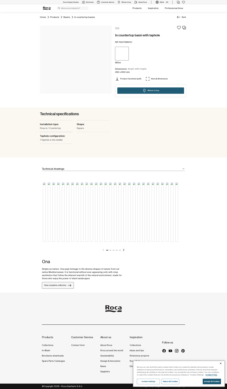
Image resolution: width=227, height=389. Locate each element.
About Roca (106, 345)
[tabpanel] (44, 214)
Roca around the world (111, 350)
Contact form (78, 345)
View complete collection (55, 285)
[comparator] (178, 2)
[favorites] (183, 2)
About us (105, 337)
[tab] (113, 169)
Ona (46, 261)
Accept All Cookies (212, 381)
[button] (59, 8)
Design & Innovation (110, 361)
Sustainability (107, 355)
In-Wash (46, 350)
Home (43, 17)
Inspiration (153, 8)
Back (184, 17)
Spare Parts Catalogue (53, 361)
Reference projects (139, 355)
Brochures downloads (53, 355)
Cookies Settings (148, 381)
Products (137, 8)
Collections (47, 345)
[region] (179, 374)
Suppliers (105, 371)
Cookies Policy (211, 375)
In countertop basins (84, 17)
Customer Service (82, 337)
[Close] (221, 363)
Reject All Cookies (170, 381)
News (103, 366)
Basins (66, 17)
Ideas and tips (137, 350)
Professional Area (174, 8)
